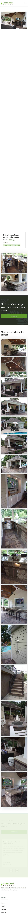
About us (3, 912)
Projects (3, 906)
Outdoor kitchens (8, 245)
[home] (7, 3)
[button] (25, 3)
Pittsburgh (11, 240)
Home (2, 903)
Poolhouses (17, 245)
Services (3, 909)
